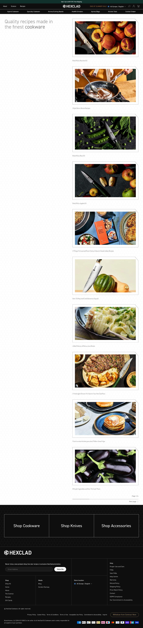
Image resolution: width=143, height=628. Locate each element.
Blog (39, 584)
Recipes (22, 6)
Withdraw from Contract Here (124, 614)
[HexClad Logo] (71, 6)
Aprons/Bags (95, 12)
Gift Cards (8, 600)
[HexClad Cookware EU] (17, 552)
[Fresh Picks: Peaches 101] (105, 38)
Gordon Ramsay (43, 587)
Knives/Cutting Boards (55, 12)
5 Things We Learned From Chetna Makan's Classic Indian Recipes (93, 251)
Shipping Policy (115, 586)
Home (7, 587)
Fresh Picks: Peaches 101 (79, 61)
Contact (112, 593)
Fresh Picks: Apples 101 (79, 203)
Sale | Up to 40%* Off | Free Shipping (71, 2)
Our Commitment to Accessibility (121, 600)
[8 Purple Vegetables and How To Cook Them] (105, 466)
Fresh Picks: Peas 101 (78, 156)
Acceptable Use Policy (76, 615)
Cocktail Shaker (130, 12)
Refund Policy (114, 583)
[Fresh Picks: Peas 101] (105, 133)
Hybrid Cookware (13, 12)
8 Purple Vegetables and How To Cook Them (86, 489)
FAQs (111, 570)
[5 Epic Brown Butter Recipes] (105, 85)
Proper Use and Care (117, 566)
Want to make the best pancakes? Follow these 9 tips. (88, 441)
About (5, 6)
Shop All (8, 584)
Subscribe (60, 569)
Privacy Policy (31, 615)
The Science (9, 594)
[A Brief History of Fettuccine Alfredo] (105, 323)
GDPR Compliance (116, 597)
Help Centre (114, 576)
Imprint (105, 615)
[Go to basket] (138, 6)
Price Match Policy (116, 590)
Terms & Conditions (53, 615)
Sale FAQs (113, 573)
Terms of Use (64, 615)
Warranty (113, 580)
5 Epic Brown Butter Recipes (81, 108)
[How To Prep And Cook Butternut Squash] (105, 276)
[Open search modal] (129, 6)
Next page (132, 501)
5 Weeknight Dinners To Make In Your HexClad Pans (88, 394)
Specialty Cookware (33, 12)
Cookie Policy (41, 615)
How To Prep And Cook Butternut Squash (85, 299)
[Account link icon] (134, 6)
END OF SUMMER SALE (98, 6)
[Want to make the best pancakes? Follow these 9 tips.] (105, 419)
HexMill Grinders (77, 12)
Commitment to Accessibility (92, 615)
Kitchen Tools (112, 12)
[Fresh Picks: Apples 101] (105, 181)
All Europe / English (117, 7)
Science (13, 6)
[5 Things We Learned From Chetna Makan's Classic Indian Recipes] (105, 228)
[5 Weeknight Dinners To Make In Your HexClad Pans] (105, 371)
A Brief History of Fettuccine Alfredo (83, 346)
